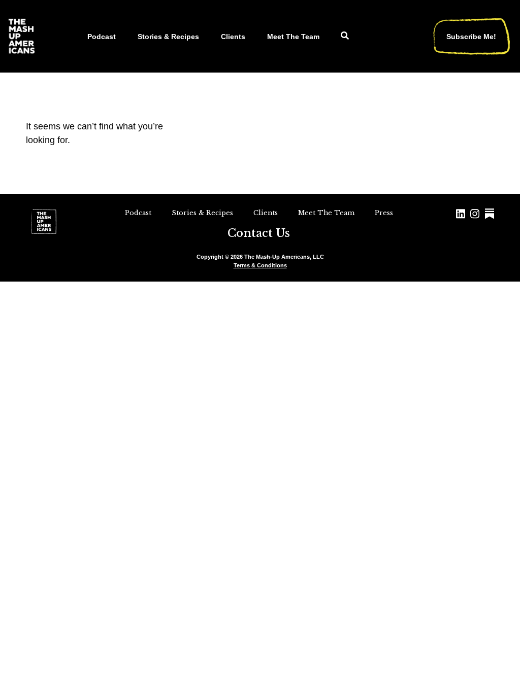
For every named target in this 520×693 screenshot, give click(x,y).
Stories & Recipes (168, 36)
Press (384, 213)
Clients (233, 36)
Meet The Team (293, 36)
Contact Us (259, 233)
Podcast (101, 36)
